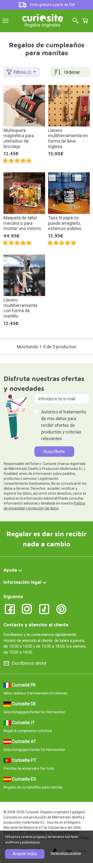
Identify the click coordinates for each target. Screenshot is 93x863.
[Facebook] (9, 608)
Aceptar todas (25, 853)
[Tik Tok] (44, 608)
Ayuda (10, 570)
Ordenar (72, 72)
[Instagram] (26, 608)
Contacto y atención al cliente (35, 624)
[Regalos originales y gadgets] (42, 17)
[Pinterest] (61, 608)
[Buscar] (75, 21)
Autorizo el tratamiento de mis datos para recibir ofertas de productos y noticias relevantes (63, 425)
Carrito (85, 21)
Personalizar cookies (66, 853)
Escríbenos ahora (29, 663)
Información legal (22, 582)
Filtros (22, 72)
